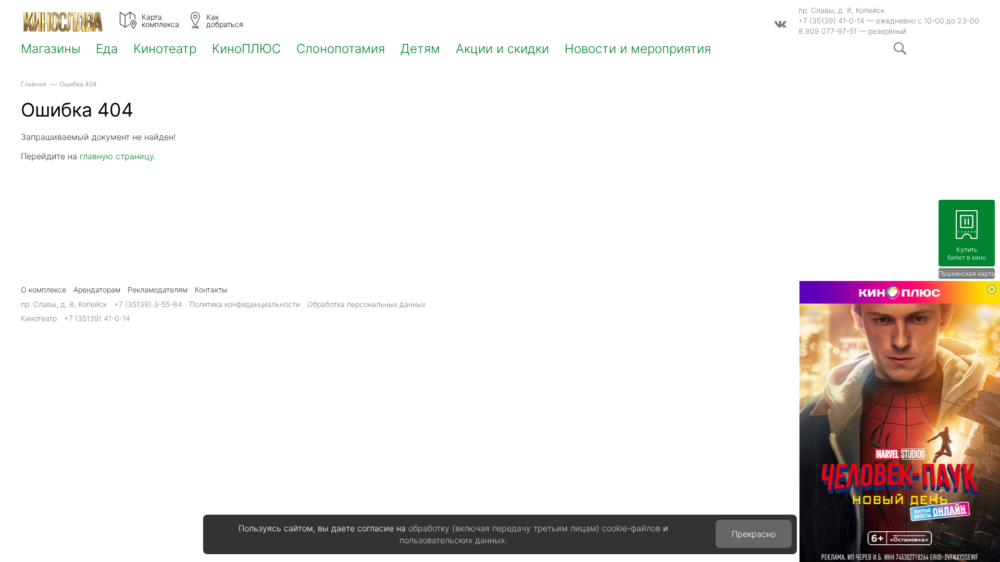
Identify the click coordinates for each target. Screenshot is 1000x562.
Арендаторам (96, 289)
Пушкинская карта (967, 273)
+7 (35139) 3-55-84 (148, 304)
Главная (33, 84)
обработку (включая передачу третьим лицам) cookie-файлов (534, 528)
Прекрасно (754, 534)
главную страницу (117, 156)
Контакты (211, 289)
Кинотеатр (164, 49)
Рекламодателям (158, 289)
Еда (107, 49)
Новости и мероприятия (638, 49)
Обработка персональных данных (366, 304)
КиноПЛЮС (246, 49)
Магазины (50, 49)
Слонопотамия (340, 49)
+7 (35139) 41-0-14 (831, 20)
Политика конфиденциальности (245, 304)
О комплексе (43, 289)
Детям (420, 49)
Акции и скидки (502, 49)
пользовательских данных (452, 540)
